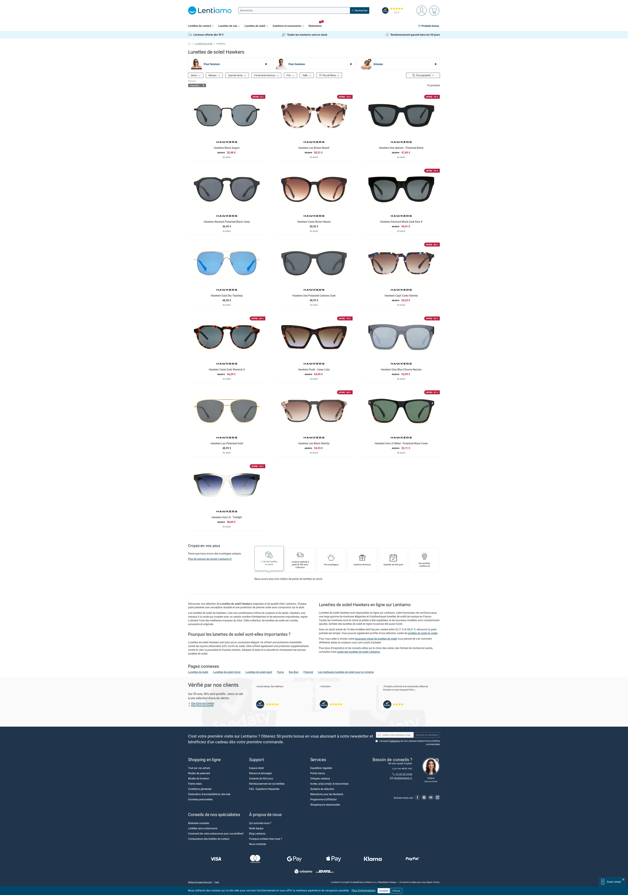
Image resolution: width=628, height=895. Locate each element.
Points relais (195, 784)
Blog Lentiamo (257, 833)
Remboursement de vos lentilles (267, 784)
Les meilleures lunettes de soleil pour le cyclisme (346, 672)
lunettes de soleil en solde (422, 633)
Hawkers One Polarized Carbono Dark (314, 295)
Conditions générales (199, 789)
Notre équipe (256, 828)
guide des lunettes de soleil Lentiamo (358, 652)
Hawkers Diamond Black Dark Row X (401, 221)
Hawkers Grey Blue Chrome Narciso (401, 369)
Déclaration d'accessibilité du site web (209, 794)
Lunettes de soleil (203, 43)
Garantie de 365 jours (261, 778)
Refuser (396, 890)
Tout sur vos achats (199, 768)
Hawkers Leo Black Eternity (314, 443)
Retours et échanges (260, 773)
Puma (280, 672)
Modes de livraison (198, 778)
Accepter (383, 890)
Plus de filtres (329, 75)
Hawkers (194, 85)
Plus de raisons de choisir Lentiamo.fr (210, 559)
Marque (213, 75)
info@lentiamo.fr (403, 778)
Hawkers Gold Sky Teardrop (227, 295)
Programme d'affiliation (323, 799)
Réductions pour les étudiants (326, 794)
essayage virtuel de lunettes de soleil (376, 638)
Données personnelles (200, 799)
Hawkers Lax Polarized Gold (227, 443)
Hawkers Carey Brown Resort (314, 221)
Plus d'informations (363, 890)
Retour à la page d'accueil (200, 882)
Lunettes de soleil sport (258, 672)
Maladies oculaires (198, 823)
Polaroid (308, 672)
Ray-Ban (293, 672)
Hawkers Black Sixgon (227, 147)
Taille (305, 75)
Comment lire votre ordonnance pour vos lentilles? (216, 833)
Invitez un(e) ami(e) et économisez (329, 784)
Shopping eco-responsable (325, 805)
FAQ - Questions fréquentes (264, 789)
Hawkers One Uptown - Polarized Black (401, 147)
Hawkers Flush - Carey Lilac (314, 369)
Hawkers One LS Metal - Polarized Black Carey (401, 443)
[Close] (623, 879)
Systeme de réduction (322, 789)
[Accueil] (189, 44)
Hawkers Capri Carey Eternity (401, 295)
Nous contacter (257, 844)
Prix (289, 75)
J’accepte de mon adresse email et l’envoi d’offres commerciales (409, 742)
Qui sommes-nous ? (260, 823)
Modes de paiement (199, 773)
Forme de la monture (265, 75)
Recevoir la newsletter (427, 734)
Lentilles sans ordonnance (202, 828)
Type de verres (235, 75)
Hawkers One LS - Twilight (227, 517)
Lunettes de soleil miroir (227, 672)
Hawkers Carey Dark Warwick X (227, 369)
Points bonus (317, 773)
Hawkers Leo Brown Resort (313, 147)
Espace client (256, 768)
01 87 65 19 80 (404, 774)
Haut (217, 882)
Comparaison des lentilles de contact (208, 839)
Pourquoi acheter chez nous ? (265, 839)
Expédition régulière (321, 768)
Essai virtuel (614, 882)
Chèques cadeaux (320, 778)
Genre (194, 75)
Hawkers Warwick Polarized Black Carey (227, 221)
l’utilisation (394, 740)
